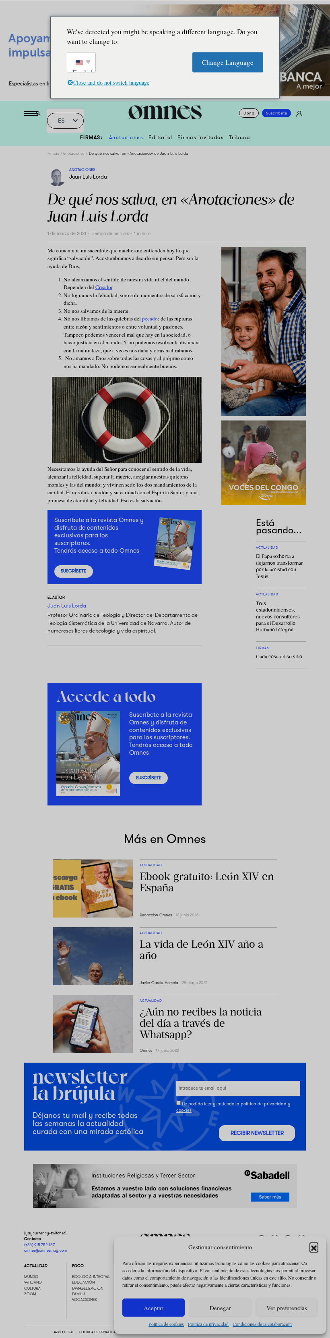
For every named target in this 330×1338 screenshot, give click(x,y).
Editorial (160, 137)
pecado (150, 318)
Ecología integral (91, 1276)
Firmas (53, 153)
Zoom (30, 1294)
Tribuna (239, 137)
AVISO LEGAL (64, 1332)
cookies (184, 1110)
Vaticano (33, 1282)
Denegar (220, 1308)
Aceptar (153, 1308)
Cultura (32, 1288)
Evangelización (87, 1288)
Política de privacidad (208, 1324)
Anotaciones (126, 137)
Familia (79, 1294)
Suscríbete (276, 113)
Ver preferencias (286, 1308)
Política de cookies (166, 1324)
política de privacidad (264, 1104)
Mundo (31, 1276)
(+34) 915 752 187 (39, 1244)
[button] (314, 1247)
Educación (83, 1282)
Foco (78, 1265)
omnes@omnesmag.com (45, 1251)
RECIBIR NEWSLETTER (257, 1133)
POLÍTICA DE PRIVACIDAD (98, 1332)
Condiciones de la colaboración (262, 1324)
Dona (248, 113)
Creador (103, 287)
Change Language (228, 62)
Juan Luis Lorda (88, 177)
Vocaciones (84, 1300)
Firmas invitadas (200, 137)
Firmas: (91, 137)
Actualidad (35, 1265)
